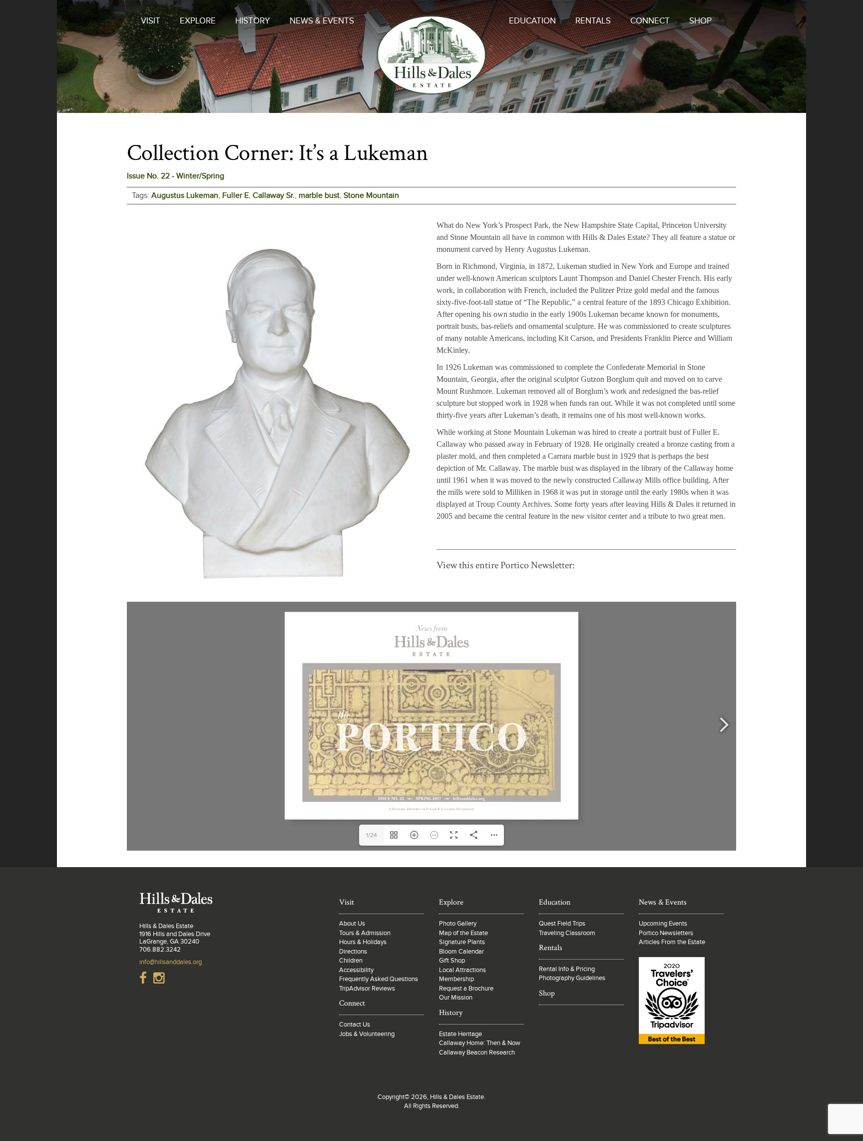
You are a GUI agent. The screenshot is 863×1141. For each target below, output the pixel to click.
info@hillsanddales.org (170, 962)
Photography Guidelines (572, 978)
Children (351, 961)
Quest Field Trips (562, 924)
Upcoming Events (663, 924)
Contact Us (354, 1025)
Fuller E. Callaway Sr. (258, 195)
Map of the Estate (463, 933)
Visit (150, 21)
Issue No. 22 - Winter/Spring (175, 176)
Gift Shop (452, 961)
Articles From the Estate (672, 942)
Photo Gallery (457, 924)
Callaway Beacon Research (477, 1053)
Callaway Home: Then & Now (479, 1043)
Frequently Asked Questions (378, 979)
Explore (198, 21)
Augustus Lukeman (184, 195)
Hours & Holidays (363, 942)
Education (532, 21)
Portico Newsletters (666, 933)
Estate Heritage (460, 1034)
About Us (352, 924)
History (252, 21)
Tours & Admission (365, 933)
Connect (650, 21)
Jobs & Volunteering (367, 1034)
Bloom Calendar (461, 952)
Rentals (593, 21)
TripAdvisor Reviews (367, 989)
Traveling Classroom (567, 933)
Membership (456, 979)
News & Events (322, 21)
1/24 (371, 835)
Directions (353, 952)
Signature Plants (462, 942)
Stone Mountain (371, 195)
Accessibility (356, 970)
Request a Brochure (466, 989)
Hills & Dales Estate (431, 62)
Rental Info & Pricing (567, 969)
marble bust (319, 195)
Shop (700, 21)
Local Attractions (462, 970)
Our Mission (455, 998)
